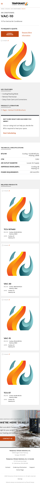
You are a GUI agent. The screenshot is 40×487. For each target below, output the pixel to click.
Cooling (7, 8)
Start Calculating (9, 133)
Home (2, 8)
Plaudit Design (30, 482)
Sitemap (20, 479)
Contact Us (7, 438)
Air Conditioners (16, 8)
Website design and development (15, 482)
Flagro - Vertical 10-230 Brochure (14, 110)
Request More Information (27, 34)
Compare (4, 40)
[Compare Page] (8, 40)
